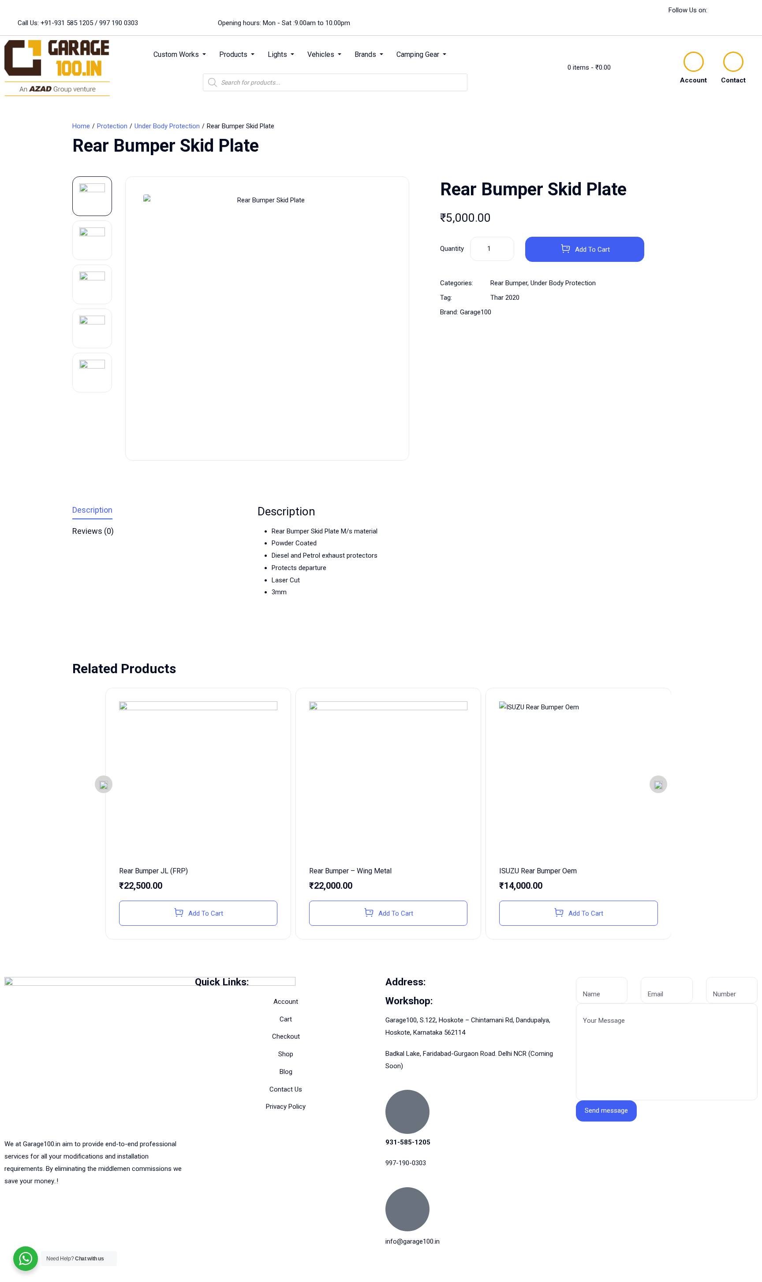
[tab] (158, 512)
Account (693, 80)
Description (92, 510)
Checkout (286, 1036)
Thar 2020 (504, 298)
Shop (285, 1054)
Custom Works (177, 54)
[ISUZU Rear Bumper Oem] (578, 780)
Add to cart (592, 249)
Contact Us (285, 1089)
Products (234, 54)
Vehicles (321, 54)
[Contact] (733, 62)
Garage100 (475, 312)
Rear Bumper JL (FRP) (153, 871)
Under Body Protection (167, 126)
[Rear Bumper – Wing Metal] (388, 780)
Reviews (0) (93, 531)
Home (81, 126)
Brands (366, 54)
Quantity (452, 249)
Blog (286, 1072)
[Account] (694, 62)
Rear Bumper (508, 283)
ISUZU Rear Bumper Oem (538, 871)
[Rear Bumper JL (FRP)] (198, 780)
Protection (112, 126)
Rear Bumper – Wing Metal (350, 871)
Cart (286, 1019)
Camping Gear (418, 54)
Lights (278, 54)
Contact (733, 80)
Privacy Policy (286, 1107)
